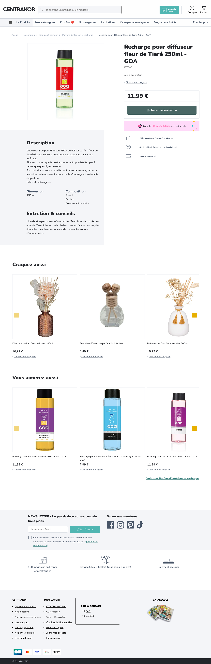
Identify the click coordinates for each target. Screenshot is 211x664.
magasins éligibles (168, 147)
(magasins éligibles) (119, 567)
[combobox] (79, 10)
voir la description (133, 75)
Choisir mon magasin (136, 82)
